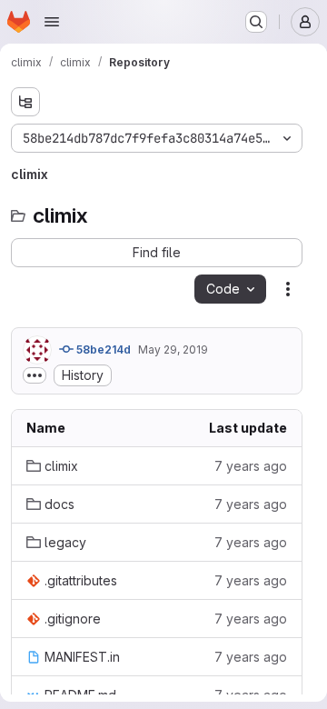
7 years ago (250, 466)
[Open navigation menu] (51, 21)
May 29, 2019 (173, 349)
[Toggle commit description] (34, 375)
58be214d (102, 349)
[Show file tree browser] (25, 101)
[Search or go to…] (256, 22)
